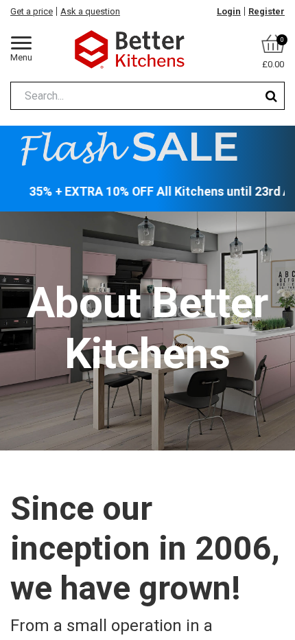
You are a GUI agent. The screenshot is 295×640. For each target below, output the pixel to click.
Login (229, 11)
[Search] (271, 95)
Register (266, 11)
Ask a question (90, 11)
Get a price (31, 11)
